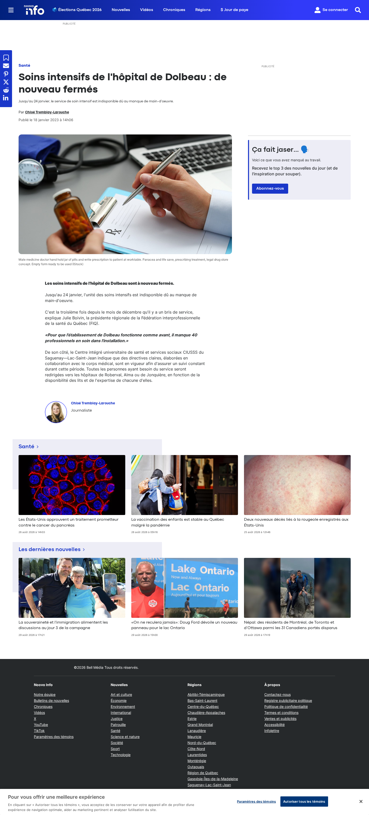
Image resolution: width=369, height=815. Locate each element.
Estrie (192, 718)
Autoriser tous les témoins (304, 801)
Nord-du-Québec (202, 742)
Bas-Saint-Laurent (202, 700)
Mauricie (194, 736)
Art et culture (121, 694)
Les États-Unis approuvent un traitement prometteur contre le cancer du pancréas (68, 522)
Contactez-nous (277, 694)
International (121, 712)
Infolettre (271, 730)
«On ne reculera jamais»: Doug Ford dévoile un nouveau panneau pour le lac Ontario (184, 625)
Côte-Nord (196, 749)
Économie (119, 700)
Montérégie (197, 761)
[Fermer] (360, 801)
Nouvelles (121, 10)
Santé (24, 65)
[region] (184, 802)
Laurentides (197, 755)
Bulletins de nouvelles (51, 700)
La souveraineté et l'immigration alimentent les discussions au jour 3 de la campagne (63, 625)
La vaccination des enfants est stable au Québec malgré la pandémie (177, 522)
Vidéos (146, 10)
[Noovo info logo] (34, 10)
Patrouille (118, 724)
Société (117, 742)
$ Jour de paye (234, 10)
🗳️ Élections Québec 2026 (77, 10)
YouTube (41, 724)
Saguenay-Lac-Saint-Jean (209, 785)
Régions (203, 10)
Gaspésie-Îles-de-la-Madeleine (213, 779)
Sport (115, 749)
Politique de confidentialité (286, 706)
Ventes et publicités (280, 718)
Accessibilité (274, 724)
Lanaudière (197, 730)
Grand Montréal (200, 724)
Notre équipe (44, 694)
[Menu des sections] (11, 10)
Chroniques (174, 10)
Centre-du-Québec (203, 706)
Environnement (123, 706)
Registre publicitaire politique (288, 700)
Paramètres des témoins (54, 737)
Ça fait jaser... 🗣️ (280, 150)
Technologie (121, 755)
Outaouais (196, 767)
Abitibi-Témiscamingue (206, 694)
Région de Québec (203, 773)
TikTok (39, 730)
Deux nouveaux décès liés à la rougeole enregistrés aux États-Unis (296, 522)
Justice (116, 718)
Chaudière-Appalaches (206, 712)
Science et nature (125, 736)
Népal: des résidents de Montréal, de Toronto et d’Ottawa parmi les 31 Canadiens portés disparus (290, 625)
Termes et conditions (281, 712)
